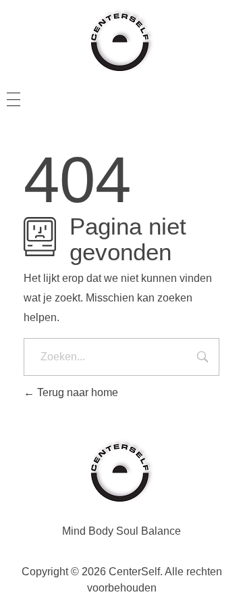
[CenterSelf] (121, 40)
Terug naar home (76, 392)
